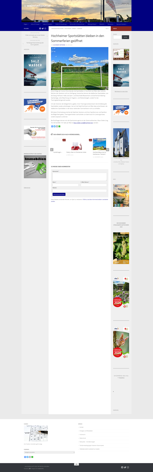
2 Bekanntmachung (57, 28)
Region (25, 24)
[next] (107, 149)
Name (54, 182)
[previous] (51, 149)
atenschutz (27, 187)
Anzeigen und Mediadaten (86, 431)
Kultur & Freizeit (35, 24)
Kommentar (56, 171)
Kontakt (81, 427)
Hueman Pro (41, 468)
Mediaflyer (121, 377)
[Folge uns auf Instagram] (45, 28)
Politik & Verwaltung (60, 24)
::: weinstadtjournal (37, 6)
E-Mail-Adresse (85, 182)
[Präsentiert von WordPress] (29, 468)
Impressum (82, 434)
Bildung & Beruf (92, 24)
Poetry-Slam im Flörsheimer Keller (76, 152)
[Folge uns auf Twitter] (43, 28)
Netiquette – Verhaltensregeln (87, 442)
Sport (74, 28)
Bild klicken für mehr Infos (121, 91)
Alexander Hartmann (59, 45)
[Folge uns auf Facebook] (40, 28)
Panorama (110, 24)
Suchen (115, 34)
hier (41, 444)
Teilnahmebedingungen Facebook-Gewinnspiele (92, 445)
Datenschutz (83, 438)
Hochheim (68, 28)
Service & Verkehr (121, 24)
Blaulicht (102, 24)
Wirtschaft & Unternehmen (77, 24)
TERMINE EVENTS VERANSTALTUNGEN (89, 449)
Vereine (79, 28)
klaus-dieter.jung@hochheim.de (83, 123)
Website (55, 187)
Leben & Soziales (47, 24)
